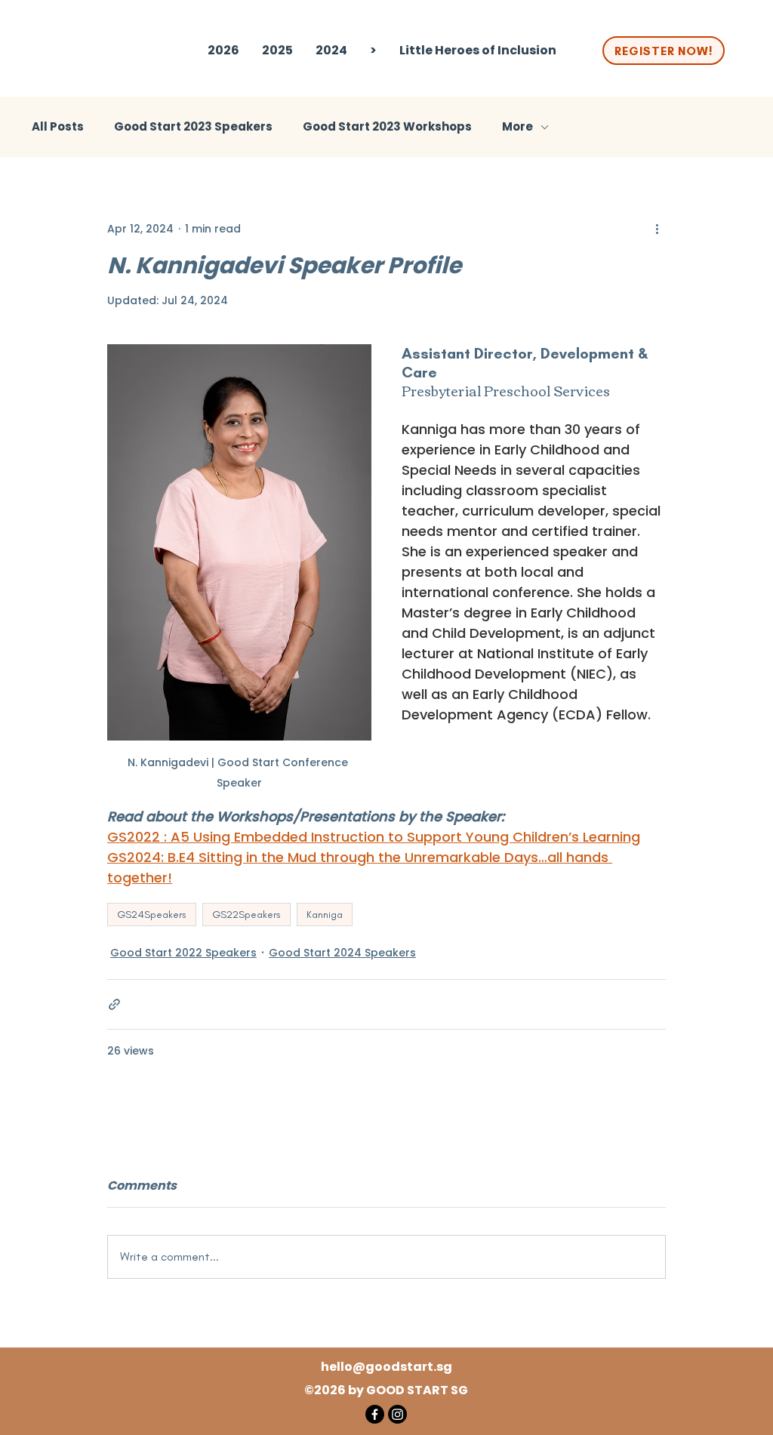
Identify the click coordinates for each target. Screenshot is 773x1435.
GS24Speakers (151, 914)
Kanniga (324, 914)
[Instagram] (397, 1414)
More (517, 127)
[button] (277, 50)
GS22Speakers (246, 914)
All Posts (58, 127)
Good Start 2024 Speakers (342, 952)
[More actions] (657, 229)
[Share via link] (114, 1004)
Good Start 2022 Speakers (183, 952)
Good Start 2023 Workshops (387, 127)
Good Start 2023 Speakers (193, 127)
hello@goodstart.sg (386, 1366)
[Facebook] (374, 1414)
